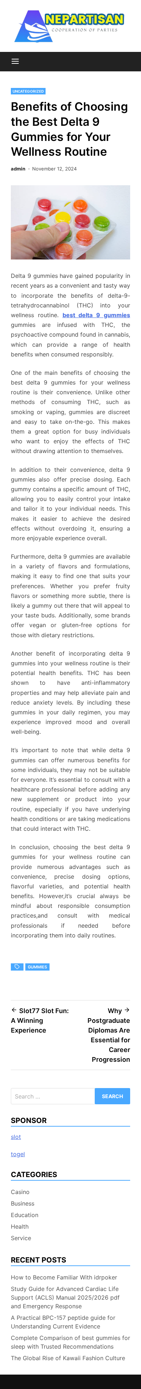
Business (22, 1203)
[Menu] (15, 61)
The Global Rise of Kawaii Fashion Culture (68, 1358)
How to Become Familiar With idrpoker (64, 1277)
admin (18, 169)
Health (20, 1226)
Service (21, 1238)
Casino (20, 1191)
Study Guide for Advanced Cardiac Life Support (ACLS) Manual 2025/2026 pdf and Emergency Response (65, 1297)
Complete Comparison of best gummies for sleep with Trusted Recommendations (70, 1342)
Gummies (37, 966)
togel (18, 1154)
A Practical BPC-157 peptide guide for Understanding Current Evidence (63, 1322)
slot (16, 1136)
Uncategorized (28, 91)
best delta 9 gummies (96, 315)
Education (24, 1215)
